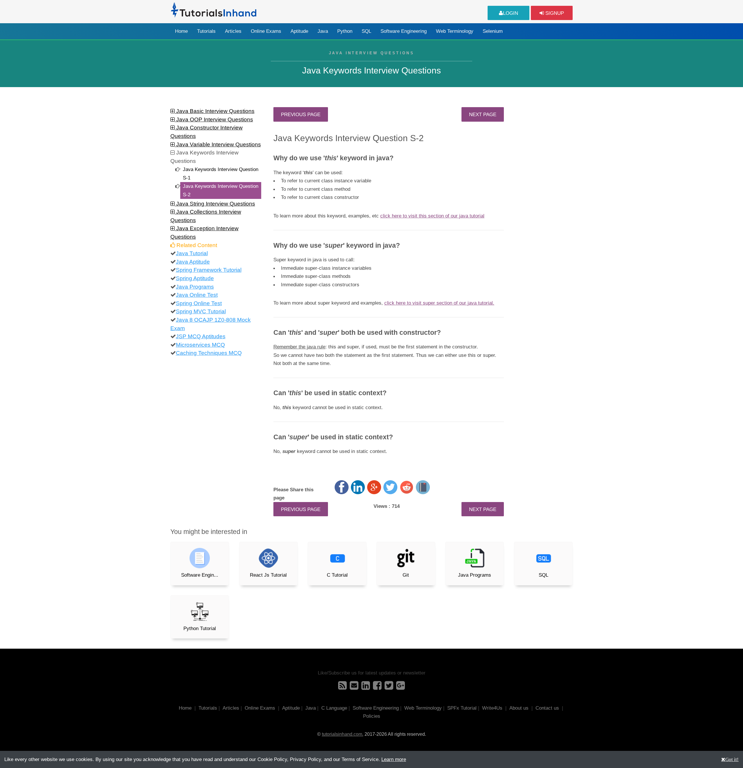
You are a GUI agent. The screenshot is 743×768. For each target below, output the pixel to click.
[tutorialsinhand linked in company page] (365, 687)
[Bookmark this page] (423, 487)
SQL (366, 31)
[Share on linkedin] (358, 487)
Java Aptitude (193, 262)
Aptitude (299, 31)
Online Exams (266, 31)
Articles (233, 31)
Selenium (493, 31)
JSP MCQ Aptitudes (201, 336)
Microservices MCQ (200, 345)
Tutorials (206, 31)
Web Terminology (454, 31)
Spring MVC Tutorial (201, 311)
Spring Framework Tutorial (208, 270)
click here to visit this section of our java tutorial (432, 216)
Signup (554, 13)
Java (323, 31)
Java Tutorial (192, 253)
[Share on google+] (374, 487)
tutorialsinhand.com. (342, 734)
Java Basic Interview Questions (215, 111)
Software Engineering (403, 31)
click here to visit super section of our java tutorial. (439, 303)
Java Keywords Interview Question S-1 (220, 173)
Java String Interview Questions (215, 204)
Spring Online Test (199, 303)
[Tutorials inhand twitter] (389, 687)
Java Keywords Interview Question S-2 (220, 190)
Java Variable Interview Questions (218, 144)
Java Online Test (197, 295)
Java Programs (195, 287)
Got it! (732, 759)
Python (344, 31)
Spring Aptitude (195, 278)
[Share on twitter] (390, 487)
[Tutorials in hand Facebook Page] (377, 687)
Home (181, 31)
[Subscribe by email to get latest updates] (354, 687)
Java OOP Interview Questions (214, 119)
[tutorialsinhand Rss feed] (342, 687)
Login (510, 13)
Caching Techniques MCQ (209, 353)
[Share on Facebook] (342, 487)
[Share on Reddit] (407, 487)
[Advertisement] (543, 194)
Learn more (393, 759)
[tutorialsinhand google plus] (400, 687)
